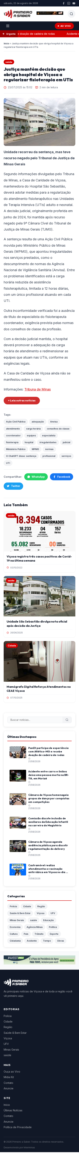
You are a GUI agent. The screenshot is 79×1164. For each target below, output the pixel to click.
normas (49, 449)
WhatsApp (38, 476)
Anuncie (8, 1088)
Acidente (32, 940)
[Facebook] (63, 3)
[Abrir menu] (8, 26)
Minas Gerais (17, 920)
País (26, 934)
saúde (9, 62)
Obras (60, 940)
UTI (8, 463)
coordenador (13, 435)
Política (53, 927)
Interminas (29, 1147)
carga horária (33, 428)
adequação (38, 421)
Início (6, 43)
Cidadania (15, 940)
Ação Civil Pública (15, 421)
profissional (48, 456)
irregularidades (48, 442)
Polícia (13, 906)
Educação (48, 920)
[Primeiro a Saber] (18, 13)
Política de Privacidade (18, 1127)
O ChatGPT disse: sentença (21, 456)
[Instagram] (68, 3)
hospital (29, 442)
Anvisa (54, 421)
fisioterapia (12, 442)
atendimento (13, 428)
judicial (66, 442)
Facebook (63, 476)
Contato (8, 1082)
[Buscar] (66, 720)
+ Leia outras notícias (21, 400)
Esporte (54, 934)
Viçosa (40, 913)
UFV (53, 913)
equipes (31, 435)
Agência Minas (35, 927)
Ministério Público (16, 449)
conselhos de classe (58, 428)
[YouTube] (73, 3)
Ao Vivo (65, 26)
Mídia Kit (9, 1077)
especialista (48, 435)
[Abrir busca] (71, 14)
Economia (15, 927)
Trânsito (39, 934)
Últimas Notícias (13, 1110)
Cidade (27, 906)
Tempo (47, 940)
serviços (66, 456)
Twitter (15, 486)
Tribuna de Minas (37, 389)
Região (41, 906)
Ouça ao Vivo (12, 1071)
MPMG (35, 449)
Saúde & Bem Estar (20, 913)
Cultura (13, 934)
